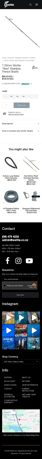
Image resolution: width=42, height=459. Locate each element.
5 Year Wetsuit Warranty (11, 401)
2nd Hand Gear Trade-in (29, 395)
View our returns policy (16, 114)
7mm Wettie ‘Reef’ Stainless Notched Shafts (31, 180)
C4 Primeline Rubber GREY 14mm (11, 211)
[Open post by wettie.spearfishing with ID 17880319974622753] (21, 330)
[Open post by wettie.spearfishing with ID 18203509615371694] (21, 317)
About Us (26, 377)
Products (11, 58)
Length (4, 91)
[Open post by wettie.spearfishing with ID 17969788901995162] (8, 317)
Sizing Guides (10, 385)
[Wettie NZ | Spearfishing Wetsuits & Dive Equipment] (12, 4)
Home (4, 58)
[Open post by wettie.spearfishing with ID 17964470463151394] (33, 343)
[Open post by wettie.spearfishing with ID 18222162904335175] (33, 317)
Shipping (8, 377)
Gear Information (30, 385)
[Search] (29, 5)
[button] (36, 4)
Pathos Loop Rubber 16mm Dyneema (11, 178)
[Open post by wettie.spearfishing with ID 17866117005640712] (21, 343)
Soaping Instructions (28, 390)
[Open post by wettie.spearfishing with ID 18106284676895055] (8, 330)
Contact (8, 389)
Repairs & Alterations (9, 395)
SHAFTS (32, 58)
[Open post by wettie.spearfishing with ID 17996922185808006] (8, 343)
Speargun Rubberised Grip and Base (31, 211)
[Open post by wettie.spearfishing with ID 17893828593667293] (33, 330)
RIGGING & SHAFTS (21, 58)
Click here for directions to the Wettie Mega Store (21, 435)
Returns (26, 381)
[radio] (5, 96)
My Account (9, 381)
